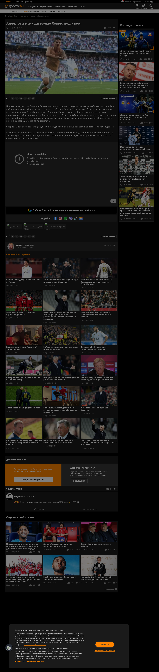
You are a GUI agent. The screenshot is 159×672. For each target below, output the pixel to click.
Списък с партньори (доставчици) (29, 661)
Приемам (104, 644)
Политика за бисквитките (35, 645)
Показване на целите (105, 651)
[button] (9, 647)
